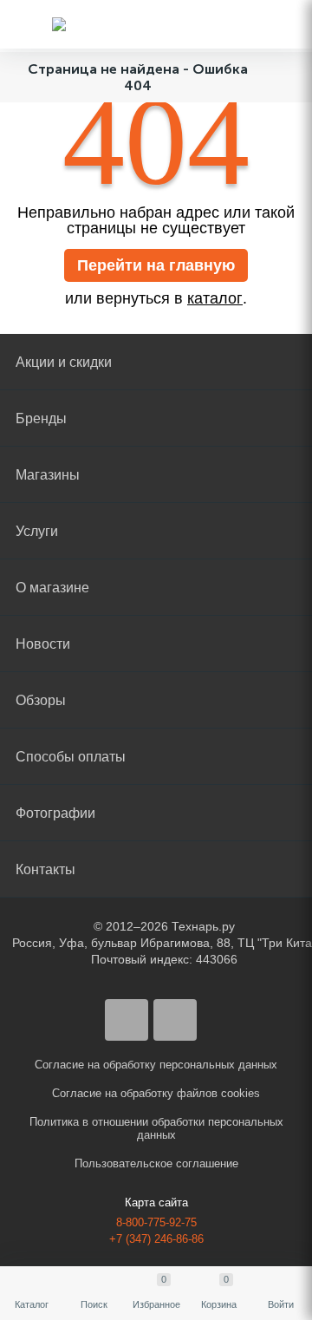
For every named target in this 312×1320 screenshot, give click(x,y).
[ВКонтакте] (126, 1020)
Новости (43, 644)
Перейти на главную (156, 265)
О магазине (52, 587)
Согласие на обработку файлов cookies (156, 1093)
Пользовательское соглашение (156, 1163)
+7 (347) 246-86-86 (156, 1238)
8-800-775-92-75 (156, 1222)
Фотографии (55, 813)
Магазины (48, 474)
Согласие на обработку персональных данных (156, 1064)
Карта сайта (156, 1202)
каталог (215, 298)
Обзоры (41, 700)
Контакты (45, 869)
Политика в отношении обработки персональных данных (156, 1128)
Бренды (41, 418)
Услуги (37, 531)
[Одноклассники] (175, 1020)
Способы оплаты (71, 756)
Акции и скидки (64, 362)
